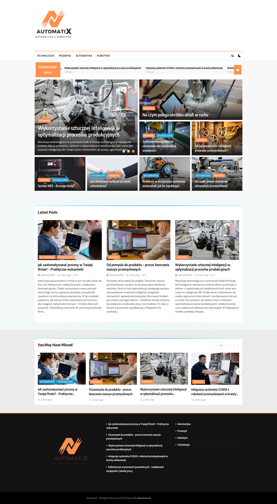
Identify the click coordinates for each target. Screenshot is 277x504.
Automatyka (84, 55)
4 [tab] (234, 345)
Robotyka (103, 55)
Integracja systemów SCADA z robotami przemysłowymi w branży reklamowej (147, 67)
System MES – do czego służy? (56, 186)
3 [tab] (133, 151)
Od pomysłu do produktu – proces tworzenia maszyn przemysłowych (138, 266)
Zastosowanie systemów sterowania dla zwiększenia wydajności (159, 146)
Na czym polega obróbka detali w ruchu (175, 114)
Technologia (45, 55)
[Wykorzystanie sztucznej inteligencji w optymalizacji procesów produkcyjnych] (207, 240)
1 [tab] (124, 151)
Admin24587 (48, 275)
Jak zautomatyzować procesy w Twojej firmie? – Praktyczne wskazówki (78, 131)
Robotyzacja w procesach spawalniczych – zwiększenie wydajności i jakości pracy (230, 67)
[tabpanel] (86, 117)
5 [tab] (238, 345)
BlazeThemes (144, 498)
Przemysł (65, 55)
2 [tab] (128, 151)
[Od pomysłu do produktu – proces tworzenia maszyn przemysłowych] (139, 240)
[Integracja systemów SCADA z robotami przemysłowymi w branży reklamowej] (215, 369)
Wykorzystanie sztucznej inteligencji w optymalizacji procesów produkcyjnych (66, 67)
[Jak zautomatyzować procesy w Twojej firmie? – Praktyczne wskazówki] (70, 240)
